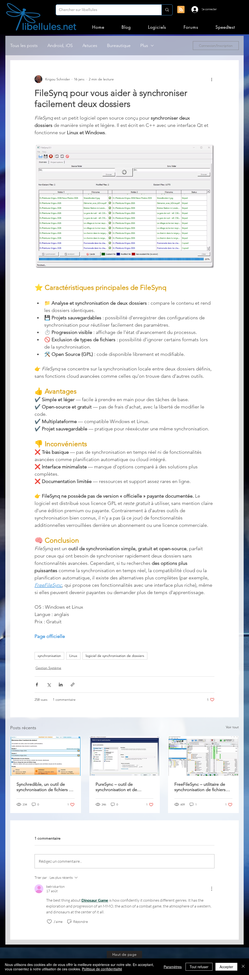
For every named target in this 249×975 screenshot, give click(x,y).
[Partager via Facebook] (37, 684)
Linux (73, 655)
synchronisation (49, 655)
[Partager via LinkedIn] (60, 684)
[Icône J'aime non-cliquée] (49, 922)
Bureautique (119, 45)
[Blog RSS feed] (181, 10)
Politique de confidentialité (102, 968)
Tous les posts (24, 45)
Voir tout (232, 727)
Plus (144, 45)
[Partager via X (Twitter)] (48, 684)
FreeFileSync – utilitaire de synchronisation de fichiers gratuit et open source (200, 787)
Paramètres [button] (173, 966)
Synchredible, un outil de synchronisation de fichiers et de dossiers (45, 787)
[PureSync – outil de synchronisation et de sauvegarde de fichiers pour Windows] (125, 756)
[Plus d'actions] (211, 79)
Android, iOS (60, 45)
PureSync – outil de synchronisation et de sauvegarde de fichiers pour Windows (123, 787)
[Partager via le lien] (72, 684)
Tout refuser (199, 966)
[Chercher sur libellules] (166, 10)
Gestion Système (48, 668)
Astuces (89, 45)
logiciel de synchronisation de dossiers (115, 655)
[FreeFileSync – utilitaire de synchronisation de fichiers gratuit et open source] (203, 756)
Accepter (226, 966)
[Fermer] (243, 966)
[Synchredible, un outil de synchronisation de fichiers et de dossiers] (45, 756)
